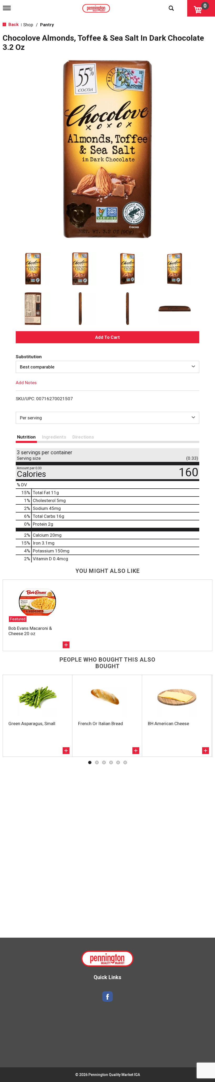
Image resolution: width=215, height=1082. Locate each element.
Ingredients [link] (54, 437)
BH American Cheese (168, 723)
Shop (28, 24)
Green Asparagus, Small (31, 723)
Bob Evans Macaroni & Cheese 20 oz (30, 631)
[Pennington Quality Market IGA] (97, 7)
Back (13, 24)
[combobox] (107, 367)
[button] (33, 268)
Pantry (47, 24)
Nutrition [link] (26, 437)
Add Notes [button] (26, 382)
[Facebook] (107, 996)
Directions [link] (83, 437)
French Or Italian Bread (100, 723)
